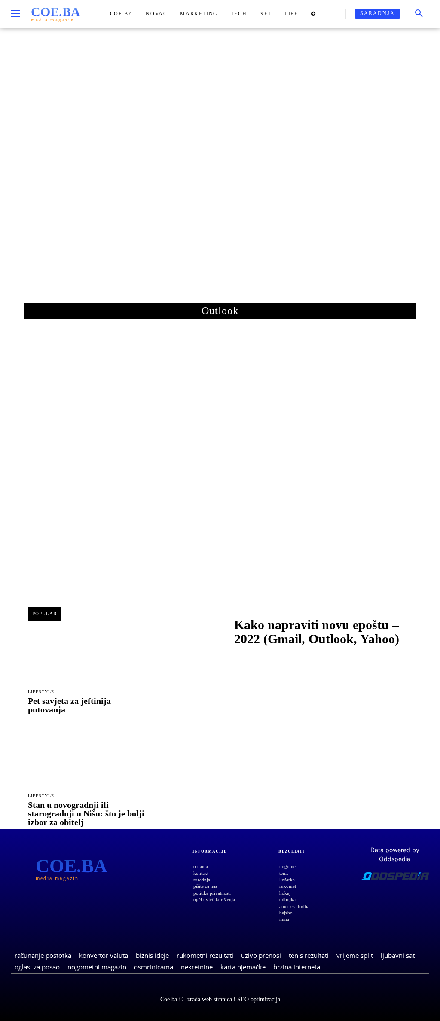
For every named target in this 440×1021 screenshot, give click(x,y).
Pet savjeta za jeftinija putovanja (69, 705)
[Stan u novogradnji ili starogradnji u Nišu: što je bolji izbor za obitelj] (86, 761)
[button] (419, 13)
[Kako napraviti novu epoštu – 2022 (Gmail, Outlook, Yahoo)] (189, 633)
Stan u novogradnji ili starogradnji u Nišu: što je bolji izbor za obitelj (86, 813)
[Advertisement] (220, 171)
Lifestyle (41, 692)
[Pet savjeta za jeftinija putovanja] (86, 656)
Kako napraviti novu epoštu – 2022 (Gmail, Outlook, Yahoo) (316, 631)
